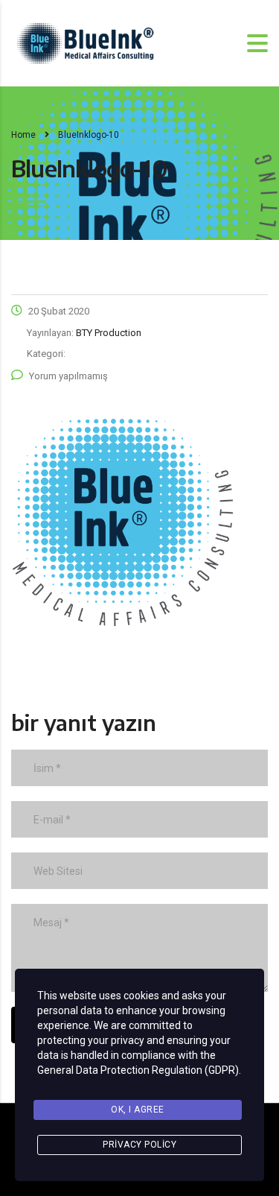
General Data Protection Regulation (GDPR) (138, 1070)
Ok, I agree (137, 1109)
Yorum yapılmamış (68, 376)
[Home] (85, 42)
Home (23, 135)
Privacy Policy (139, 1144)
